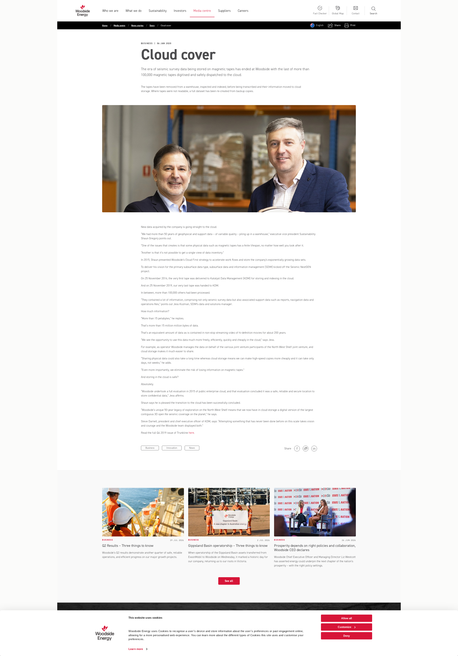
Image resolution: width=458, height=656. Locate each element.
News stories (137, 25)
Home (105, 25)
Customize (344, 626)
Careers (243, 11)
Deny (346, 635)
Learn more (135, 648)
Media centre (202, 11)
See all (229, 581)
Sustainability (158, 11)
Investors (180, 11)
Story (152, 25)
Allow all (346, 618)
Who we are (110, 11)
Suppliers (224, 11)
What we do (134, 11)
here (191, 433)
